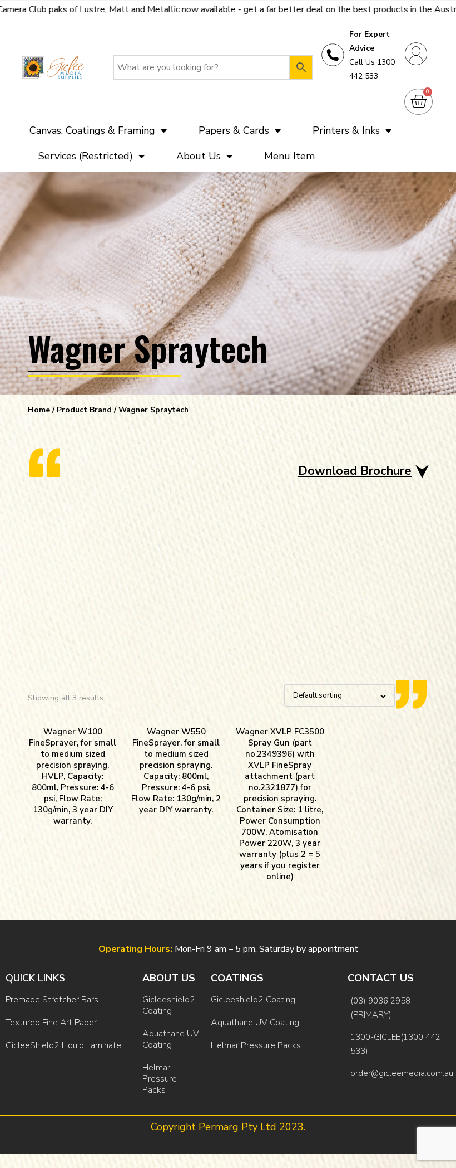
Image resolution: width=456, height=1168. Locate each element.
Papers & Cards (234, 130)
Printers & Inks (346, 130)
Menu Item (289, 156)
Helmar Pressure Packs (159, 1079)
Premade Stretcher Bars (52, 999)
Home (39, 410)
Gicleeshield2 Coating (168, 1005)
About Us (198, 156)
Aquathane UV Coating (170, 1039)
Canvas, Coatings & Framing (92, 130)
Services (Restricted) (85, 156)
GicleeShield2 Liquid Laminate (63, 1045)
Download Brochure (355, 471)
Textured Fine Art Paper (51, 1022)
